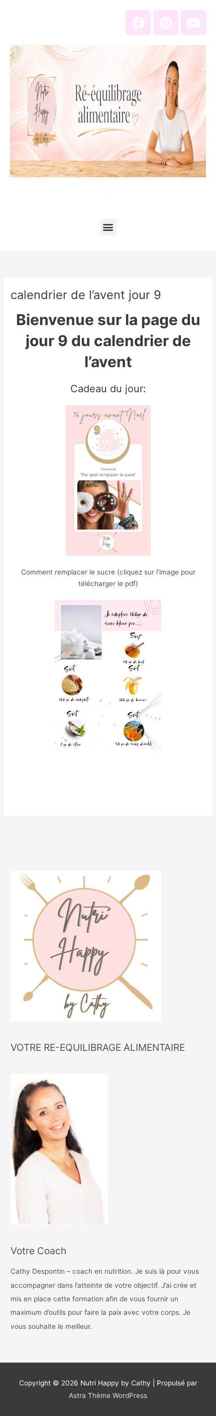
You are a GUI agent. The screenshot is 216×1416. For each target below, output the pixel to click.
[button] (108, 227)
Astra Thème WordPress (108, 1395)
